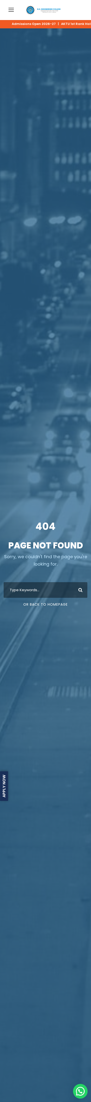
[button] (80, 1091)
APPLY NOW (4, 786)
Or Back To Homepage (45, 604)
